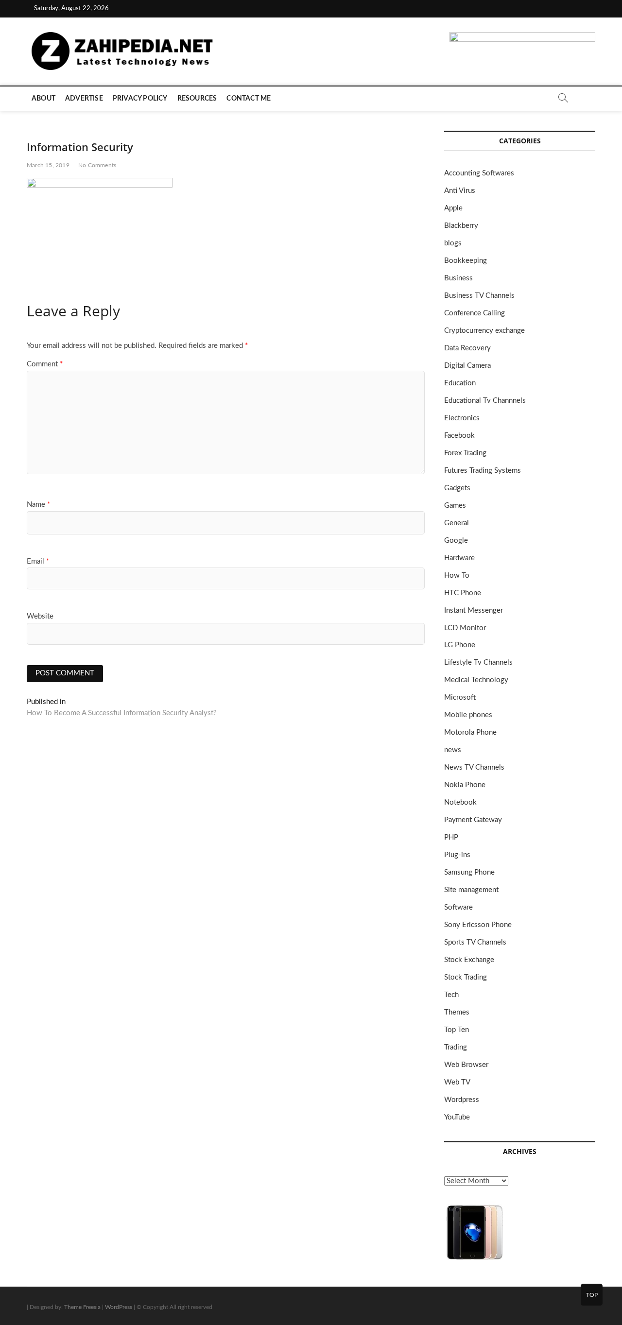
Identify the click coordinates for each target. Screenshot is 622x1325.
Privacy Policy (140, 98)
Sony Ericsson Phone (478, 925)
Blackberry (461, 225)
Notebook (460, 802)
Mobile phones (468, 715)
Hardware (459, 558)
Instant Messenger (473, 610)
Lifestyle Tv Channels (478, 662)
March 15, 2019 (48, 165)
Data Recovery (467, 348)
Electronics (462, 418)
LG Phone (459, 645)
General (456, 523)
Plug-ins (457, 855)
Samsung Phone (469, 872)
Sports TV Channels (475, 942)
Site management (471, 890)
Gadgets (457, 488)
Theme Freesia (82, 1307)
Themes (456, 1012)
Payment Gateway (473, 820)
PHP (451, 837)
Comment (45, 364)
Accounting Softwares (479, 173)
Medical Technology (476, 680)
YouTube (457, 1117)
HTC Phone (462, 593)
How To (456, 575)
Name (38, 504)
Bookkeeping (465, 260)
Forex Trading (465, 453)
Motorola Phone (470, 732)
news (452, 750)
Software (458, 907)
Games (455, 505)
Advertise (84, 98)
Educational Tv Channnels (485, 400)
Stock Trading (465, 977)
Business (458, 278)
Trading (455, 1047)
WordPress (118, 1307)
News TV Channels (474, 767)
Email (38, 561)
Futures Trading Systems (482, 470)
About (43, 98)
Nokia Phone (464, 785)
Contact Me (248, 98)
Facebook (459, 435)
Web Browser (466, 1064)
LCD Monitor (465, 628)
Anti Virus (459, 190)
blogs (453, 243)
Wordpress (461, 1099)
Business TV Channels (479, 295)
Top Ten (456, 1029)
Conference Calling (474, 313)
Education (460, 383)
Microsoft (460, 697)
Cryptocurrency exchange (484, 330)
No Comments (97, 165)
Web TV (457, 1082)
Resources (197, 98)
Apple (453, 208)
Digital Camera (467, 365)
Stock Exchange (469, 960)
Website (40, 616)
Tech (451, 994)
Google (456, 540)
